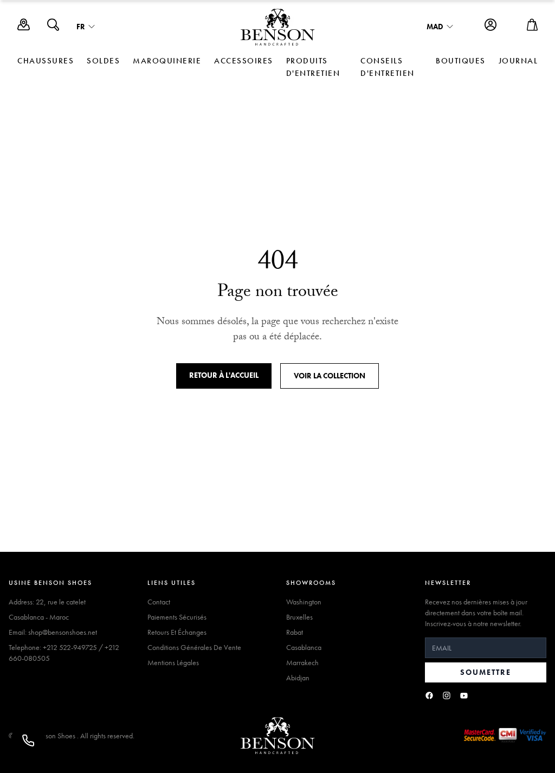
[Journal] (23, 27)
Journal (518, 60)
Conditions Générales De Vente (194, 647)
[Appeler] (28, 740)
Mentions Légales (173, 662)
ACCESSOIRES (243, 60)
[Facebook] (429, 695)
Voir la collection (329, 376)
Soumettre (485, 672)
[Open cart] (532, 27)
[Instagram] (446, 695)
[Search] (53, 27)
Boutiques (461, 60)
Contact (158, 602)
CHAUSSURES (45, 60)
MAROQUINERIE (167, 60)
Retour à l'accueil (224, 375)
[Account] (490, 27)
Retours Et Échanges (176, 632)
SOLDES (103, 60)
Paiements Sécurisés (176, 617)
